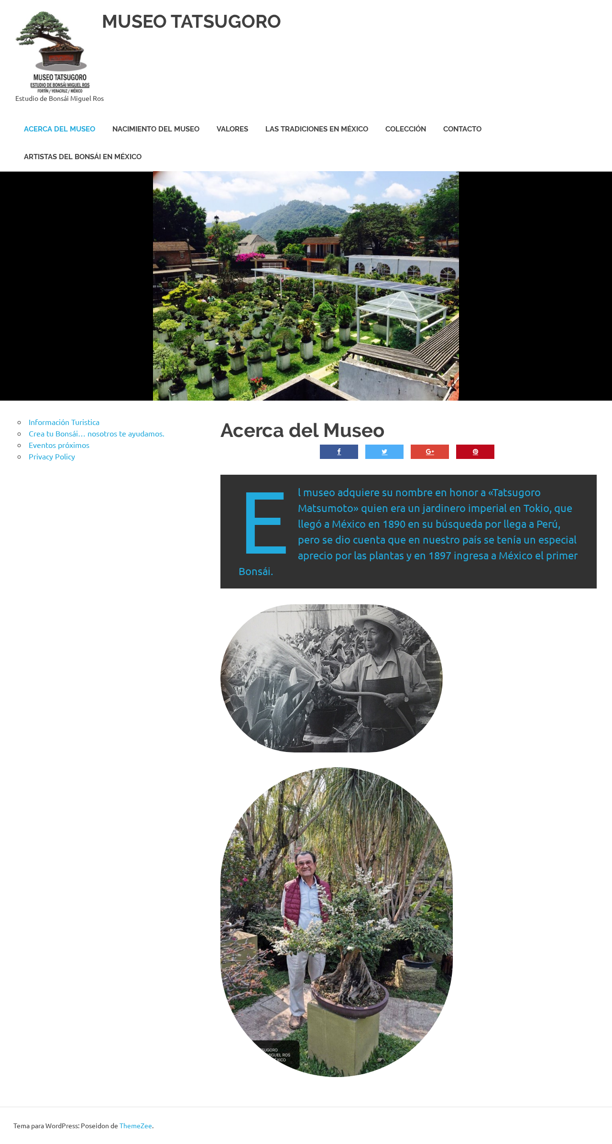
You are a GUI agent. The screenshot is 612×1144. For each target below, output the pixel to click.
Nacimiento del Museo (155, 129)
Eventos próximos (59, 444)
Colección (405, 129)
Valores (232, 129)
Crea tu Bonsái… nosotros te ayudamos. (96, 433)
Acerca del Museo (59, 129)
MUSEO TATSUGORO (191, 21)
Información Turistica (64, 421)
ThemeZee (136, 1125)
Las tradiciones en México (316, 129)
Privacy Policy (52, 456)
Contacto (462, 129)
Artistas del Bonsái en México (83, 157)
